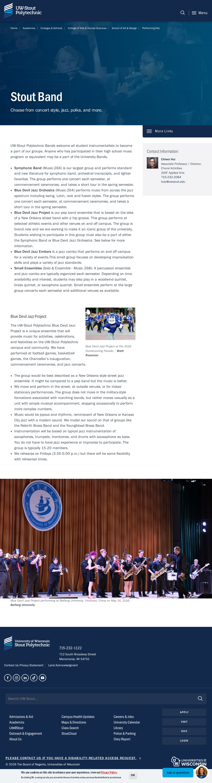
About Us (15, 739)
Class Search (70, 728)
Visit (184, 721)
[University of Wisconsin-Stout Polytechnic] (27, 644)
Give (184, 731)
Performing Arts (151, 28)
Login (184, 740)
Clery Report (122, 739)
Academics (29, 28)
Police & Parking (125, 733)
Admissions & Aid (21, 717)
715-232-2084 (171, 177)
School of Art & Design (124, 28)
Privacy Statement (31, 665)
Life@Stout (16, 728)
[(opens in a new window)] (7, 677)
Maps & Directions (73, 722)
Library (118, 728)
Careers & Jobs (124, 717)
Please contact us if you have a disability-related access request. (71, 758)
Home (14, 28)
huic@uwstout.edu (173, 182)
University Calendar (127, 722)
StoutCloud (69, 733)
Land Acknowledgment (62, 665)
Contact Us (11, 665)
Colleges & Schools (51, 28)
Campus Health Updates (77, 717)
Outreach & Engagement (25, 733)
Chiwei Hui (168, 159)
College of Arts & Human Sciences (87, 28)
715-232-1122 (70, 648)
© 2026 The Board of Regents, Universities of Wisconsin (43, 764)
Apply (184, 712)
